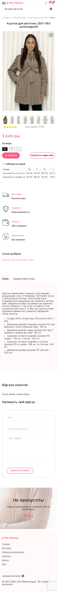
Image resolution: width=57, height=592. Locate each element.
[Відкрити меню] (4, 3)
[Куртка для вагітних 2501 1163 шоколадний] (28, 71)
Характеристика (24, 279)
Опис (5, 279)
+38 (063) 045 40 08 (13, 9)
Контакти (6, 556)
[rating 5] (15, 127)
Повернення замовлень (13, 552)
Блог (4, 564)
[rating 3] (10, 127)
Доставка (6, 548)
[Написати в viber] (51, 9)
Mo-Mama (16, 3)
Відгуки (5, 560)
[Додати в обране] (51, 35)
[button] (53, 120)
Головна (6, 544)
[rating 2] (7, 127)
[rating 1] (4, 127)
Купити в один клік (42, 155)
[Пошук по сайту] (46, 3)
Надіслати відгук (20, 471)
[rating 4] (12, 127)
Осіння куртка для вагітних (18, 260)
